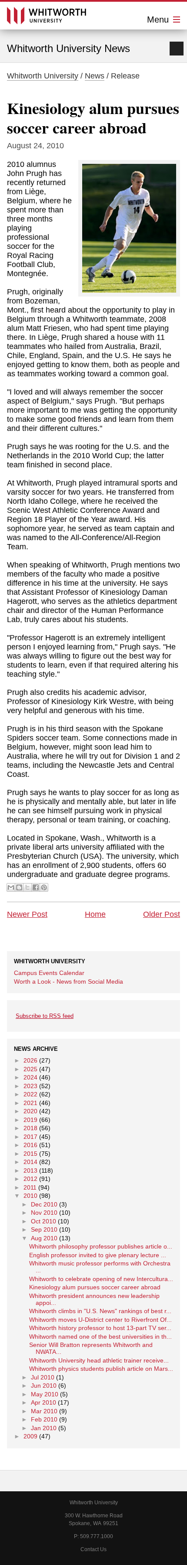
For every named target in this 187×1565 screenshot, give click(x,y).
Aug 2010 (44, 1238)
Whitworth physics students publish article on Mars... (101, 1368)
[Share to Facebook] (35, 887)
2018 (30, 1128)
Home (95, 914)
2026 (30, 1060)
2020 (30, 1111)
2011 (30, 1187)
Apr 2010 (43, 1402)
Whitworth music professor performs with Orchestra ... (99, 1267)
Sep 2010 (44, 1229)
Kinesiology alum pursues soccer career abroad (93, 118)
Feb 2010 (44, 1419)
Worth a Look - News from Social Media (68, 981)
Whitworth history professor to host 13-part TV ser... (100, 1327)
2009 (30, 1436)
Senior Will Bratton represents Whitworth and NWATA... (91, 1348)
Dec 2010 (44, 1204)
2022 (30, 1094)
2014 (30, 1161)
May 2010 (44, 1394)
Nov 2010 (44, 1212)
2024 (30, 1077)
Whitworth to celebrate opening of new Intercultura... (101, 1278)
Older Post (161, 914)
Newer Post (27, 914)
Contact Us (93, 1549)
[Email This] (11, 887)
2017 (30, 1136)
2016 (30, 1144)
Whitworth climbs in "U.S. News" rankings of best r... (100, 1310)
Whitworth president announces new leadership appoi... (94, 1299)
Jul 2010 (42, 1377)
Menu (159, 19)
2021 (30, 1102)
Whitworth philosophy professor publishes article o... (100, 1246)
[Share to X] (27, 887)
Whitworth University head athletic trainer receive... (99, 1360)
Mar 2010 (44, 1411)
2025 (30, 1069)
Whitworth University (42, 76)
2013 (30, 1170)
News (94, 76)
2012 (30, 1178)
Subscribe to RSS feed (44, 1016)
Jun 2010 (44, 1385)
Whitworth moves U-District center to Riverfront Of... (100, 1319)
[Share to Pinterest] (44, 887)
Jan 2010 (44, 1428)
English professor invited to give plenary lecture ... (97, 1255)
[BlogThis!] (19, 887)
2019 (30, 1119)
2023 (30, 1085)
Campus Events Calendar (49, 972)
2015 (30, 1153)
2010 (30, 1195)
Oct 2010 (43, 1221)
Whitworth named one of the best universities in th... (100, 1336)
